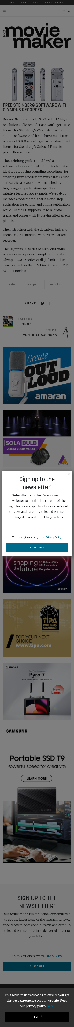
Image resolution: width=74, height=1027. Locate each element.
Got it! (37, 1017)
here (50, 1006)
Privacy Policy (53, 537)
